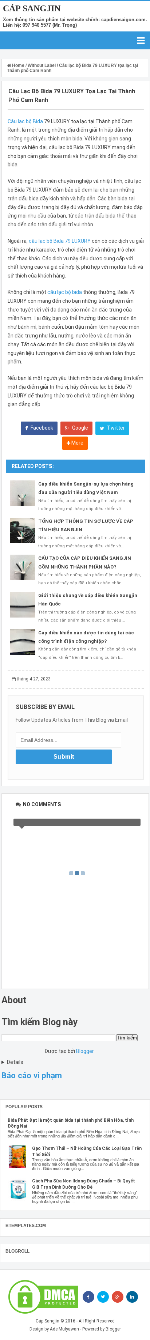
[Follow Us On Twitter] (103, 1297)
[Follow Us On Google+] (117, 1297)
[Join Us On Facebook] (88, 1297)
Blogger (85, 1051)
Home (18, 65)
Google (79, 428)
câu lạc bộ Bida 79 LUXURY (60, 241)
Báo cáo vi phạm (31, 1075)
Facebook (41, 428)
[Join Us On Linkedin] (132, 1297)
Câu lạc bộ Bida (25, 121)
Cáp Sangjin (31, 8)
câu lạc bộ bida (64, 292)
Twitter (115, 428)
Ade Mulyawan (64, 1329)
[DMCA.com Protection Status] (43, 1297)
